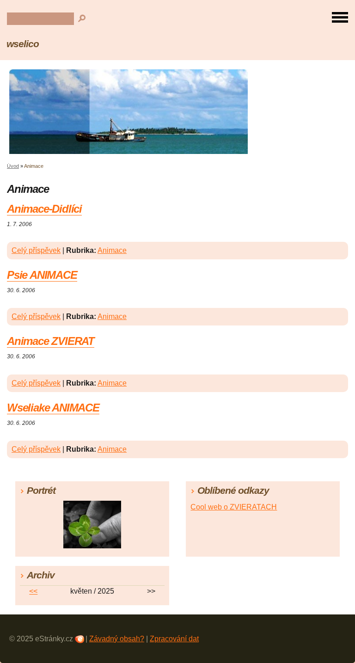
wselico (22, 43)
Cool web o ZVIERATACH (233, 507)
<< (33, 591)
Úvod (13, 166)
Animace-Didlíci (44, 209)
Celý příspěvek (36, 250)
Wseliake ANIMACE (53, 407)
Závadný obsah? (116, 639)
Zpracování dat (174, 639)
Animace (112, 250)
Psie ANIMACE (42, 275)
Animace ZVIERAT (50, 341)
